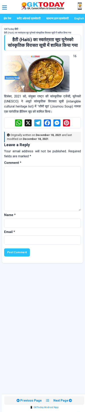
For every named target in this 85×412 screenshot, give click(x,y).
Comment (12, 163)
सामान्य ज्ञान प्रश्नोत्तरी (57, 18)
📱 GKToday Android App (44, 407)
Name (10, 215)
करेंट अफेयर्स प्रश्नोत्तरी (29, 18)
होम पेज (7, 18)
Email (9, 232)
